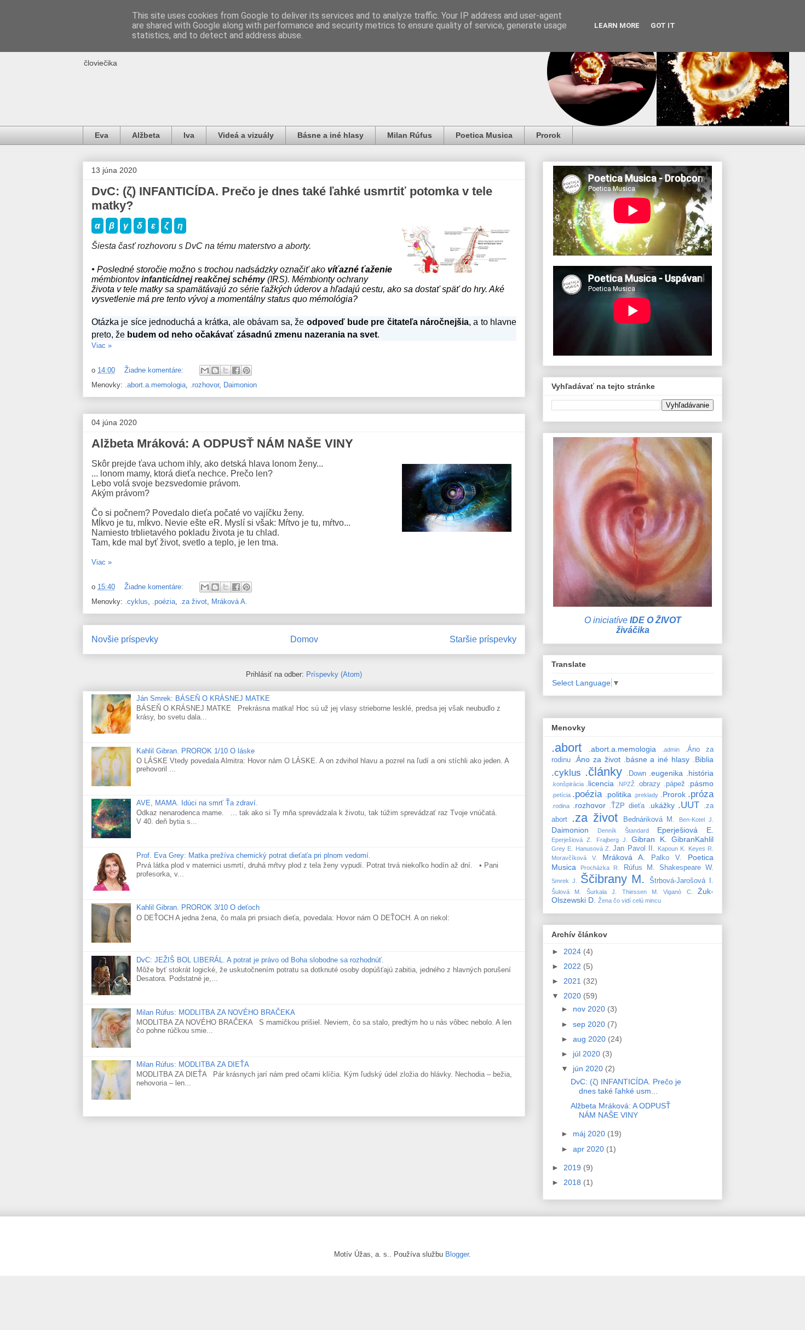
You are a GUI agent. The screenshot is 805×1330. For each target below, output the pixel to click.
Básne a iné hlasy (330, 135)
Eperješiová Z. (571, 840)
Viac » (101, 345)
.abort (566, 747)
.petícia (561, 795)
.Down (636, 773)
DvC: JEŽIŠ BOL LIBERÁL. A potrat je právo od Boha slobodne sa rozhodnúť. (260, 960)
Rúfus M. (639, 868)
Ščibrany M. (612, 879)
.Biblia (703, 759)
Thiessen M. (640, 891)
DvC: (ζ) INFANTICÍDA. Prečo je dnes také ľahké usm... (626, 1086)
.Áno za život (597, 759)
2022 (573, 966)
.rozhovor (204, 385)
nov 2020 (590, 1008)
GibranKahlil (692, 839)
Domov (304, 639)
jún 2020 (589, 1068)
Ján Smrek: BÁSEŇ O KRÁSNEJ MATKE (203, 698)
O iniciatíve (632, 625)
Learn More (617, 25)
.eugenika (666, 773)
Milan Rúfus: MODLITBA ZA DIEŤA (192, 1064)
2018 (573, 1182)
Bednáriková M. (649, 819)
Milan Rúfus (409, 135)
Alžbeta (146, 135)
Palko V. (666, 858)
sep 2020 (590, 1024)
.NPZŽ (626, 784)
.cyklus (136, 601)
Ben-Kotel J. (696, 819)
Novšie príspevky (124, 639)
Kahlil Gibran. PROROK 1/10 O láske (195, 751)
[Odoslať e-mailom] (204, 370)
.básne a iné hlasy (657, 759)
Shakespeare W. (686, 868)
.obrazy (648, 784)
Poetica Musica (484, 135)
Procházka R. (599, 867)
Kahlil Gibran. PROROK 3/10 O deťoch (198, 907)
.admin (671, 749)
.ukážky (661, 805)
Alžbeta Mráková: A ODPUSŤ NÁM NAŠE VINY (222, 443)
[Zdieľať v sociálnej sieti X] (225, 370)
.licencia (600, 783)
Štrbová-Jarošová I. (681, 881)
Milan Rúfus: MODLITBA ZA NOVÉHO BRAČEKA (215, 1012)
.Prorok (673, 794)
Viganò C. (677, 891)
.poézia (163, 601)
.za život (193, 601)
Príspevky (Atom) (334, 674)
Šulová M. (566, 891)
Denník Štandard (623, 830)
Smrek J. (564, 881)
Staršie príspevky (483, 639)
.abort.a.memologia (155, 385)
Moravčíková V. (574, 858)
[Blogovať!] (215, 370)
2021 (573, 981)
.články (603, 772)
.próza (701, 794)
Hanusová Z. (593, 848)
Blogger (457, 1254)
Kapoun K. (672, 848)
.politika (618, 794)
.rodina (560, 806)
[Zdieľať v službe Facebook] (236, 370)
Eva (101, 135)
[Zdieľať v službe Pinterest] (246, 370)
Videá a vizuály (246, 135)
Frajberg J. (612, 840)
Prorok (548, 135)
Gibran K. (648, 839)
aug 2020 (590, 1039)
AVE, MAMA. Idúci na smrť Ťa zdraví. (197, 803)
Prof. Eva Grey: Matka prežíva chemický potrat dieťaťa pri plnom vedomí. (253, 855)
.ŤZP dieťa (627, 806)
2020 (573, 995)
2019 (573, 1167)
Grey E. (562, 848)
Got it (663, 25)
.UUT (688, 805)
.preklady (646, 795)
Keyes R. (701, 848)
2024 (573, 951)
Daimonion (240, 385)
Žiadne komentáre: (155, 370)
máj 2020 (590, 1133)
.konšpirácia (567, 784)
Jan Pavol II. (634, 848)
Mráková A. (229, 601)
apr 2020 (589, 1149)
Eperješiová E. (685, 830)
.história (700, 773)
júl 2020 (587, 1053)
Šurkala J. (601, 891)
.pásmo (701, 783)
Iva (188, 135)
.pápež (674, 784)
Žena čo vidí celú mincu (629, 900)
